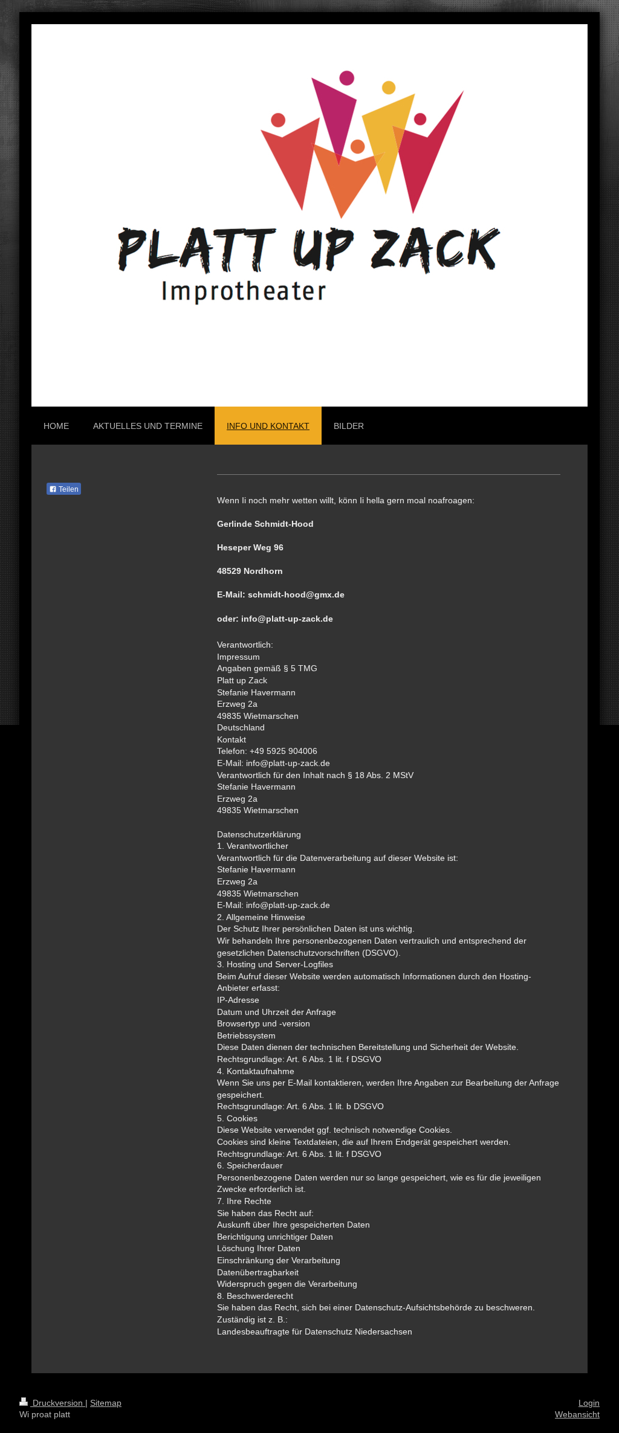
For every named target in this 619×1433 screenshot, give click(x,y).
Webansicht (577, 1414)
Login (589, 1403)
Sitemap (106, 1403)
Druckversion (57, 1403)
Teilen (68, 489)
